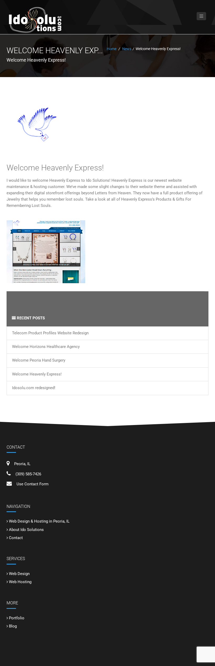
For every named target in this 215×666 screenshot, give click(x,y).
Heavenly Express (64, 180)
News (126, 49)
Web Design (19, 573)
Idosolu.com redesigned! (33, 387)
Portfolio (16, 618)
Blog (13, 626)
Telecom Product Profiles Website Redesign (50, 333)
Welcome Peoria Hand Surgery (38, 360)
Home (111, 49)
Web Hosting (20, 581)
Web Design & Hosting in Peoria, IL (39, 521)
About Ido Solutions (26, 529)
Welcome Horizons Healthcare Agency (46, 346)
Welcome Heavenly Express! (55, 167)
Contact (16, 537)
